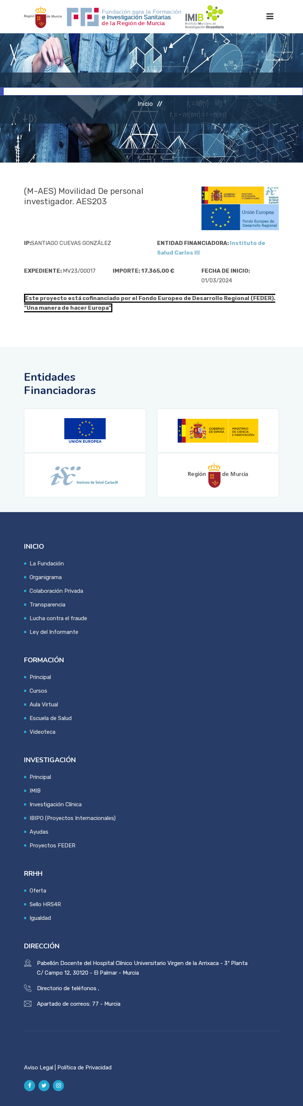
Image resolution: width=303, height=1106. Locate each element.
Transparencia (47, 604)
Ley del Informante (54, 632)
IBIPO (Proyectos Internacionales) (73, 818)
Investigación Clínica (56, 804)
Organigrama (46, 577)
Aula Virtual (44, 704)
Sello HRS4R (45, 904)
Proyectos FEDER (52, 845)
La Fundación (47, 563)
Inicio (145, 103)
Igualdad (40, 918)
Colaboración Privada (56, 591)
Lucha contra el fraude (58, 618)
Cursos (38, 691)
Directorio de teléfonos (66, 988)
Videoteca (42, 732)
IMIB (35, 790)
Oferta (38, 890)
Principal (40, 677)
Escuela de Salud (51, 718)
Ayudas (39, 831)
